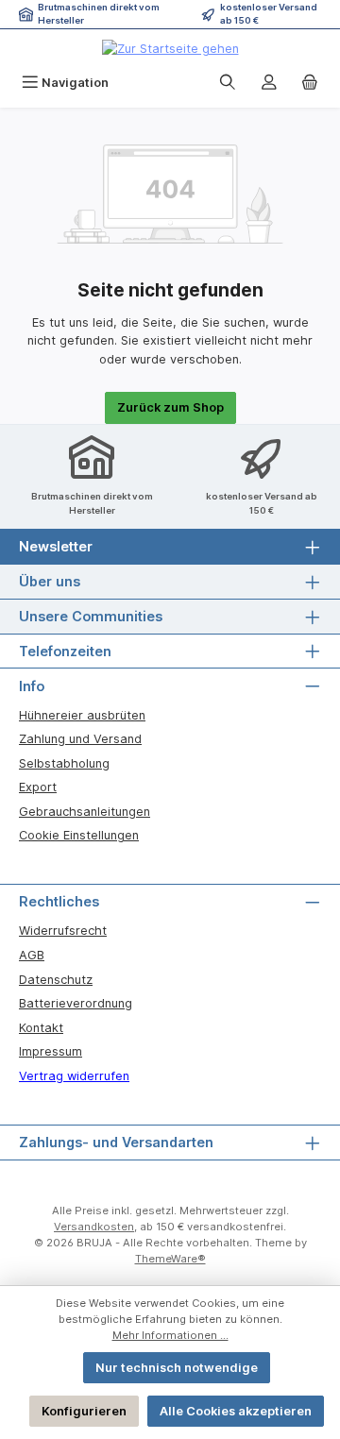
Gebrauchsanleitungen (84, 811)
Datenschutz (56, 980)
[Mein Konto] (269, 82)
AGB (31, 955)
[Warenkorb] (310, 82)
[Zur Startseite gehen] (170, 48)
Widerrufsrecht (63, 930)
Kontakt (41, 1028)
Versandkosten (94, 1226)
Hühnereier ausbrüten (82, 715)
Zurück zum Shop (170, 407)
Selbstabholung (64, 763)
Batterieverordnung (75, 1003)
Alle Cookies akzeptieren (236, 1411)
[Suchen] (227, 82)
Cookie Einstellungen (79, 835)
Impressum (50, 1051)
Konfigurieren (84, 1411)
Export (38, 787)
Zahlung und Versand (80, 739)
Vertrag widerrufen (74, 1076)
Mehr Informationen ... (170, 1335)
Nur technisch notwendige (176, 1368)
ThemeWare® (170, 1258)
